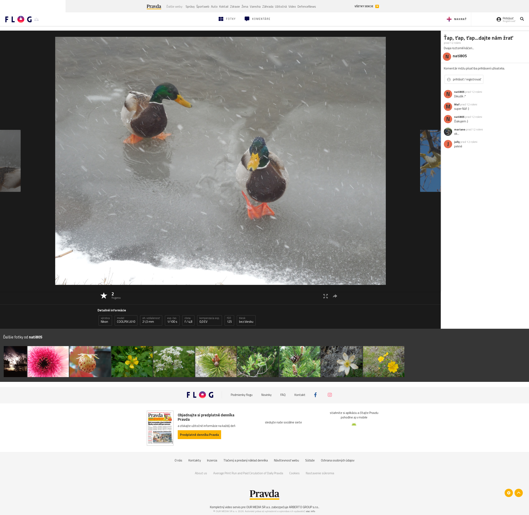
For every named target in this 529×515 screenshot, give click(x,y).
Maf (457, 104)
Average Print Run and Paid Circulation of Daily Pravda (248, 473)
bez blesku (246, 320)
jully (457, 142)
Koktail (223, 6)
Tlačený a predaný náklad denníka (245, 460)
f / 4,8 (188, 320)
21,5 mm (151, 320)
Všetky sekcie (364, 6)
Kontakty (194, 460)
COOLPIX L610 (126, 320)
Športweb (202, 6)
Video (292, 6)
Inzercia (212, 460)
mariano (459, 129)
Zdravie (235, 6)
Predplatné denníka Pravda (199, 434)
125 (229, 320)
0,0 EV (209, 320)
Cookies (294, 473)
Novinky (266, 394)
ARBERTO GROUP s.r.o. (304, 507)
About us (201, 473)
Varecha (255, 6)
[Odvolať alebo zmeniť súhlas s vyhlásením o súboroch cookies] (509, 493)
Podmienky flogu (242, 394)
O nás (178, 460)
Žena (245, 6)
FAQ (283, 394)
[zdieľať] (335, 296)
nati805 (459, 92)
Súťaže (310, 460)
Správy (190, 6)
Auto (214, 6)
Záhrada (267, 6)
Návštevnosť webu (286, 460)
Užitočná (281, 6)
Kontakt (299, 394)
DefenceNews (307, 6)
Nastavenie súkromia (320, 473)
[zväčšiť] (325, 296)
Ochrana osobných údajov (337, 460)
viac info (310, 511)
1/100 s (172, 320)
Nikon (105, 320)
